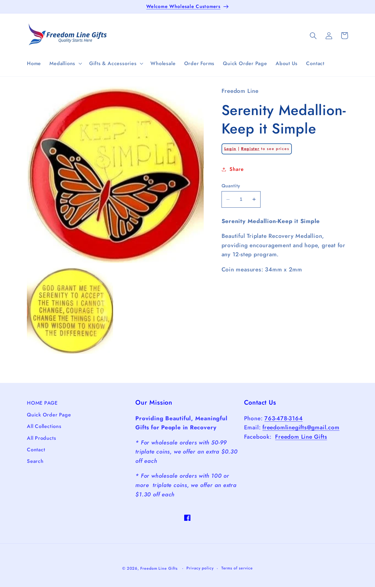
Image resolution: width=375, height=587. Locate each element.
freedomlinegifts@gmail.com (300, 427)
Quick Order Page (49, 414)
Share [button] (237, 169)
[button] (65, 63)
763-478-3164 (283, 418)
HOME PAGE (42, 403)
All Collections (44, 426)
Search (35, 461)
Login (230, 148)
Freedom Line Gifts (301, 437)
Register (250, 148)
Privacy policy (200, 568)
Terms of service (237, 568)
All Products (41, 437)
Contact (36, 449)
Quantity (231, 186)
